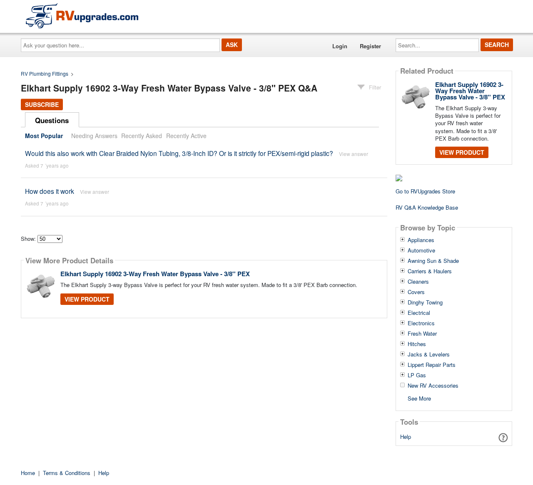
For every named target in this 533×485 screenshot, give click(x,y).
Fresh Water (422, 334)
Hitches (417, 344)
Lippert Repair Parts (432, 365)
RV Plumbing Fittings (44, 73)
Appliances (421, 240)
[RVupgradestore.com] (82, 16)
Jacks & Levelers (429, 354)
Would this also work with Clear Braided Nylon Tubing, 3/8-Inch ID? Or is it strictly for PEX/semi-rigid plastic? (179, 153)
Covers (416, 292)
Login (339, 46)
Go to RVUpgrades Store (425, 191)
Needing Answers (94, 135)
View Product (87, 299)
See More (419, 397)
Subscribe (42, 104)
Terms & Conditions (66, 473)
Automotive (421, 250)
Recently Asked (141, 135)
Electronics (421, 323)
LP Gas (417, 375)
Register (370, 46)
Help (405, 436)
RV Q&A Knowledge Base (427, 207)
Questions (52, 120)
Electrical (419, 313)
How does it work (49, 190)
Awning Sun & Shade (433, 261)
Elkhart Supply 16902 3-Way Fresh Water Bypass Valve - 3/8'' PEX (155, 273)
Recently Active (186, 135)
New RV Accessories (433, 385)
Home (28, 473)
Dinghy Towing (425, 302)
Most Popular (44, 135)
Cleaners (418, 282)
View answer (353, 153)
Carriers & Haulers (430, 271)
